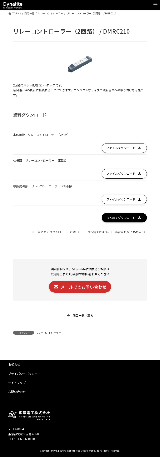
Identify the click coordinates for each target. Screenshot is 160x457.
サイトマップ (17, 382)
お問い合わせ (17, 391)
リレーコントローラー (48, 332)
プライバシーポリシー (22, 373)
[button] (124, 148)
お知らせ (14, 364)
